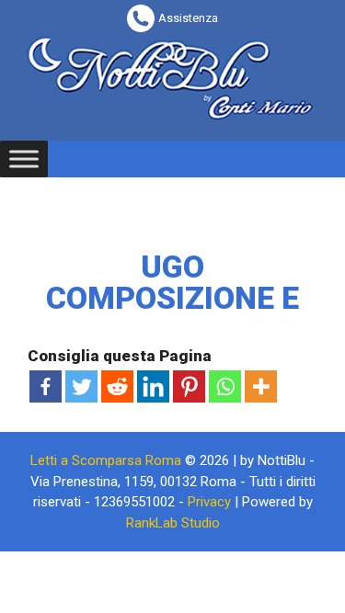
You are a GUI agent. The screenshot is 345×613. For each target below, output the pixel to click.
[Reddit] (117, 386)
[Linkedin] (153, 386)
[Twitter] (81, 386)
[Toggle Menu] (24, 158)
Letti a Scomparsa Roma (105, 460)
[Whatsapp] (225, 386)
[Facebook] (45, 386)
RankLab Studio (173, 523)
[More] (261, 386)
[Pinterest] (189, 386)
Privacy (209, 502)
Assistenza (188, 18)
